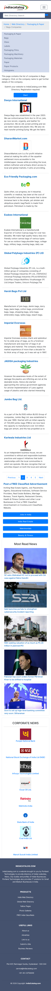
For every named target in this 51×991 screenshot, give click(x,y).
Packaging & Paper (35, 24)
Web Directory (18, 24)
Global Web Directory (25, 902)
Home (6, 24)
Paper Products (11, 66)
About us (25, 931)
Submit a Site (25, 944)
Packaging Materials (13, 58)
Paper (6, 62)
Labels (7, 46)
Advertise (25, 935)
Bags (6, 38)
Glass (6, 42)
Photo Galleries (25, 911)
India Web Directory (25, 897)
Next (41, 477)
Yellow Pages (25, 906)
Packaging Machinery (13, 54)
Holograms (9, 70)
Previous (12, 477)
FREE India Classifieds (25, 915)
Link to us (25, 940)
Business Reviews (25, 948)
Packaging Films (11, 50)
